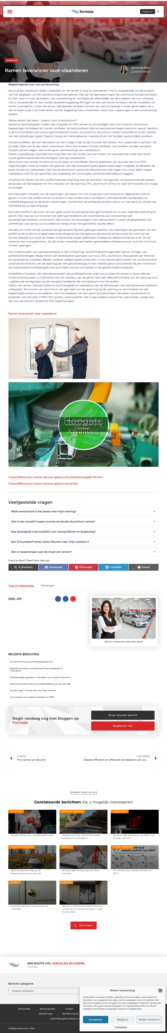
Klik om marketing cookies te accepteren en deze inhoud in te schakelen (83, 424)
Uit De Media (24, 1009)
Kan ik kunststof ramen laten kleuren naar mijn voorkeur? (83, 541)
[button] (160, 990)
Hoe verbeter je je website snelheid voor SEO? (32, 697)
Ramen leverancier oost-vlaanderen (32, 313)
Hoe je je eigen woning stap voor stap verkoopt (33, 690)
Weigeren (122, 1019)
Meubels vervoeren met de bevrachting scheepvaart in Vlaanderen (36, 669)
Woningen (12, 60)
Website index (46, 1013)
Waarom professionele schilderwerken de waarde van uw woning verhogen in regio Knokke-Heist (82, 909)
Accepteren (96, 1019)
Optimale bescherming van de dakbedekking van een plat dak (40, 684)
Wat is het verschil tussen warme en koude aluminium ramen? (83, 521)
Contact (69, 1009)
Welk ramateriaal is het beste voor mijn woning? (83, 511)
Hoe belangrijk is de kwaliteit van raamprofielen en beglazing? (83, 531)
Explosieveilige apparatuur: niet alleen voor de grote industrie (40, 677)
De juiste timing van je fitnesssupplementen (31, 661)
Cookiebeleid (121, 1027)
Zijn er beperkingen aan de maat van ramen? (83, 551)
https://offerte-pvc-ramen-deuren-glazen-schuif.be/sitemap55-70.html (55, 477)
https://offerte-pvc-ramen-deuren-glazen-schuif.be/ (43, 483)
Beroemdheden (47, 1009)
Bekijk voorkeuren (149, 1019)
